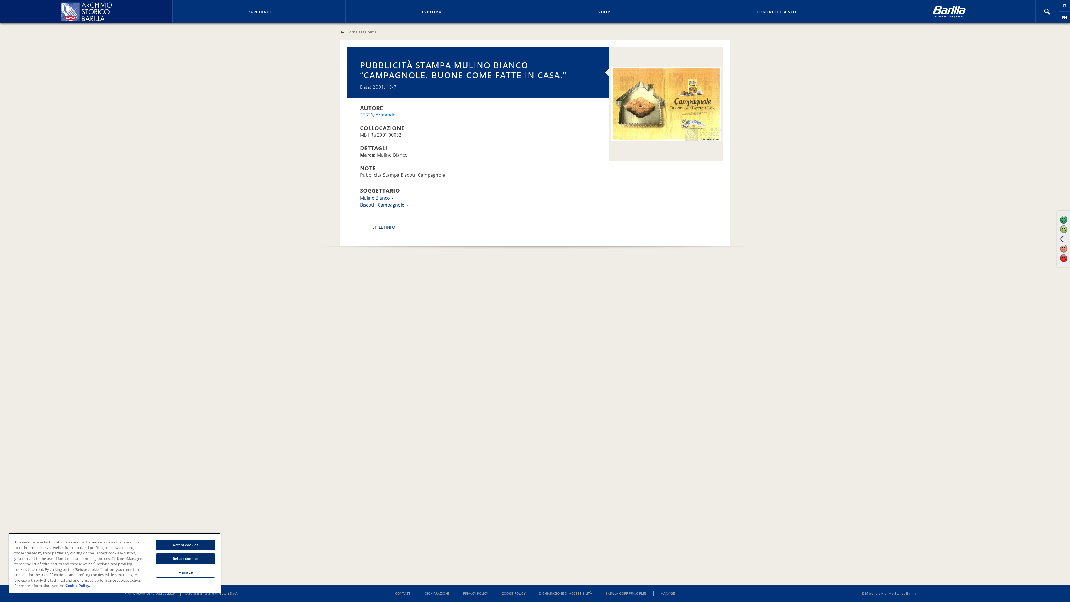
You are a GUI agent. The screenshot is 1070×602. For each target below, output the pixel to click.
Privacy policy (475, 593)
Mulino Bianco (375, 198)
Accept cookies (185, 544)
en (1066, 19)
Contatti (403, 593)
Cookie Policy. (77, 585)
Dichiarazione (437, 593)
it (1066, 7)
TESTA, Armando (378, 115)
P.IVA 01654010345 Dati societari (150, 593)
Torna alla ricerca (361, 32)
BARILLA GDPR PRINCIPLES (626, 593)
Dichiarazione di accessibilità (565, 593)
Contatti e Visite (777, 11)
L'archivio (259, 11)
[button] (1047, 11)
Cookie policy (514, 593)
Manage (667, 593)
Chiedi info (383, 227)
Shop (604, 11)
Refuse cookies (185, 558)
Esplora (431, 11)
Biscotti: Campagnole (382, 205)
